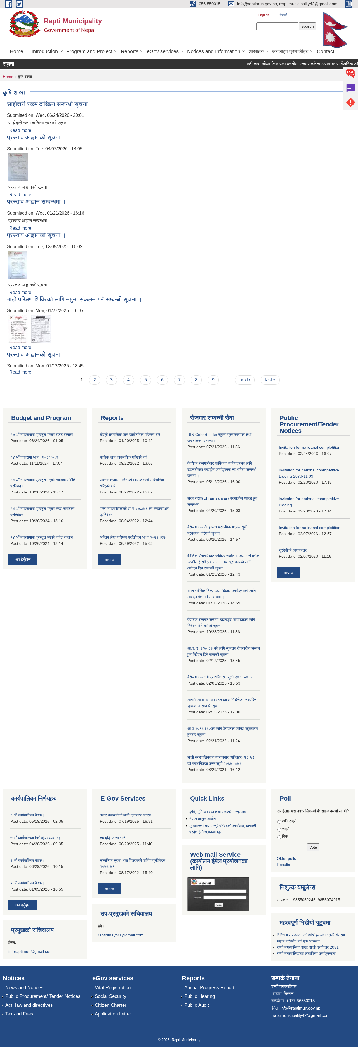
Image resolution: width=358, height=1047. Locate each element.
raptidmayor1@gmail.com (120, 935)
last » (270, 380)
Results (283, 864)
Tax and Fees (19, 1014)
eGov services (163, 51)
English (263, 15)
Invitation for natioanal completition (309, 447)
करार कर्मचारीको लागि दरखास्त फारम (125, 815)
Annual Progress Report (209, 987)
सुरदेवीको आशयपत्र (293, 550)
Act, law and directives (29, 1005)
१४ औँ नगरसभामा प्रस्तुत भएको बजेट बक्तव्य (41, 537)
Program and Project (89, 51)
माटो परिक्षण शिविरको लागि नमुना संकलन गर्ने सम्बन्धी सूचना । (74, 299)
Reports (129, 51)
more (109, 559)
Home (16, 51)
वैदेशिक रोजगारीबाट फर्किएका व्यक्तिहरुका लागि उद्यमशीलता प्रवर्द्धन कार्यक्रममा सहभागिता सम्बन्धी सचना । (221, 469)
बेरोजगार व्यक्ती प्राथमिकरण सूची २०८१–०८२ (220, 677)
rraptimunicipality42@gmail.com (300, 1015)
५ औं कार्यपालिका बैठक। (27, 883)
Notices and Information (213, 51)
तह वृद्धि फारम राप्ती (113, 837)
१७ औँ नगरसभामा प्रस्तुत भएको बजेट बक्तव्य (41, 434)
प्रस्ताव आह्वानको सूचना (33, 137)
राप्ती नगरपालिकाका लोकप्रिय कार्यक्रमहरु (306, 953)
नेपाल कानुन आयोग (202, 818)
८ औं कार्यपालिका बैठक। (27, 815)
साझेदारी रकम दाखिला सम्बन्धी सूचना (47, 104)
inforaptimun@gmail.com (30, 951)
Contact (325, 51)
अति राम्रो (289, 821)
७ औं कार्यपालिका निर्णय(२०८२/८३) (35, 837)
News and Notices (24, 987)
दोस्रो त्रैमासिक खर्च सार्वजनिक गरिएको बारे (130, 434)
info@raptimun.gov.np (300, 1008)
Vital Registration (113, 987)
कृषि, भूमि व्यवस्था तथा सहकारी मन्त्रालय (217, 811)
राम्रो (285, 829)
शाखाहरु (256, 51)
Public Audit (196, 1005)
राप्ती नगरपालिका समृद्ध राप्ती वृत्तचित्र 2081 (308, 947)
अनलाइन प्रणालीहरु (290, 51)
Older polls (286, 858)
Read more (20, 130)
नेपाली (283, 15)
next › (244, 380)
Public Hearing (199, 996)
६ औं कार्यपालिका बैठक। (27, 860)
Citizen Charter (110, 1005)
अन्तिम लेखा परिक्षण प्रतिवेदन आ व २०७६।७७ (133, 537)
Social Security (110, 996)
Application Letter (113, 1014)
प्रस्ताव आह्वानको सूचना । (36, 235)
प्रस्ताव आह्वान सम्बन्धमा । (36, 201)
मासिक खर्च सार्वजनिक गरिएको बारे (123, 457)
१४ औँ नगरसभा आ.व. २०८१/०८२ (34, 457)
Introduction (45, 51)
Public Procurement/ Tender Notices (43, 996)
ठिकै (285, 836)
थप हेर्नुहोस (22, 559)
